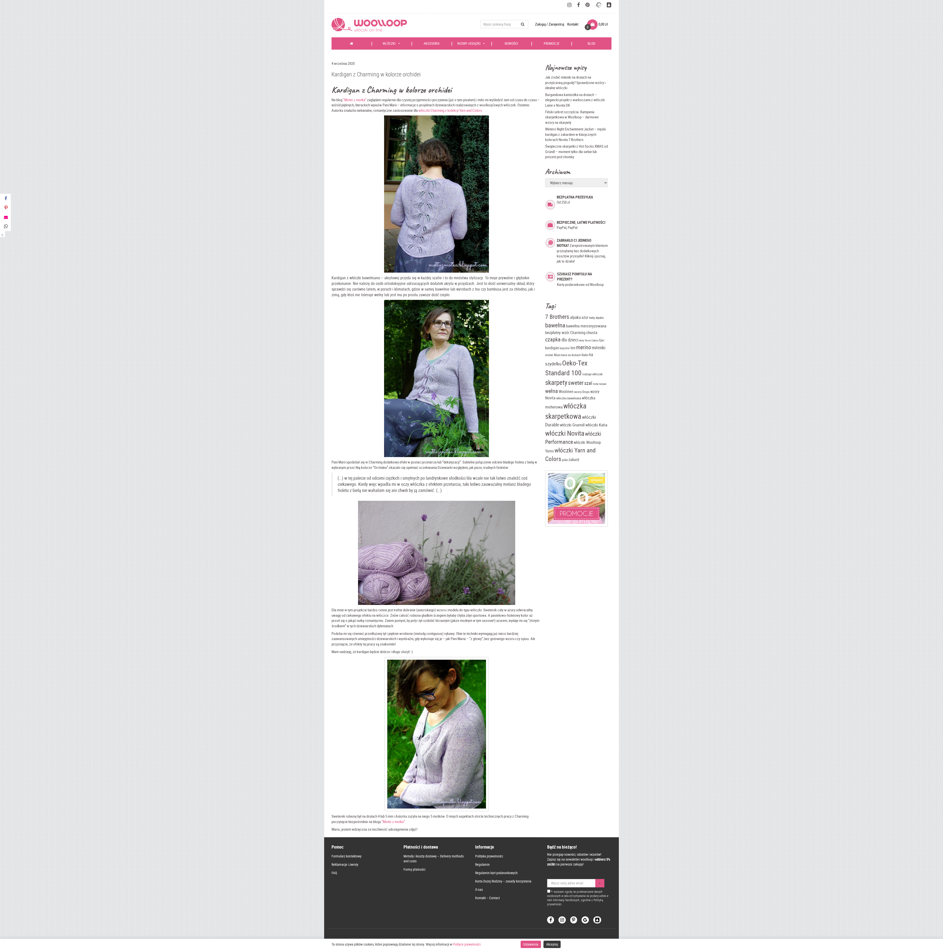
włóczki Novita (564, 433)
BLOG (591, 43)
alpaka (575, 317)
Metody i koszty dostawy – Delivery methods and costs (433, 858)
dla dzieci (569, 339)
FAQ (334, 872)
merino (583, 347)
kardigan (552, 347)
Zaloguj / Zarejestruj (550, 24)
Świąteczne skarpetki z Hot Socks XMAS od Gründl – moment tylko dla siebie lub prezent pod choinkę (576, 151)
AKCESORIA (432, 43)
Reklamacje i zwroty (345, 864)
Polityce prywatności (467, 944)
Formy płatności (414, 869)
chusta (591, 332)
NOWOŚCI (511, 43)
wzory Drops (582, 392)
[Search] (522, 24)
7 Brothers (557, 317)
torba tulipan (599, 384)
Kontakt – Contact (487, 897)
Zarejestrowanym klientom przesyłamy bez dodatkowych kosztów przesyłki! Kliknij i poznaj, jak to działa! (582, 251)
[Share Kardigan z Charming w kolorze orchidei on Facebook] (5, 198)
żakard (574, 459)
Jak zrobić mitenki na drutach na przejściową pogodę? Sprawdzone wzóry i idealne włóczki (575, 82)
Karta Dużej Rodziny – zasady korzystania (503, 881)
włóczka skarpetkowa (565, 411)
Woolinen (566, 391)
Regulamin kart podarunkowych (496, 872)
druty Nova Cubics (588, 340)
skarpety (556, 382)
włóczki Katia (596, 425)
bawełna (555, 325)
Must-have (560, 355)
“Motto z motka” (354, 99)
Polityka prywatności (489, 856)
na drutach (574, 355)
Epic (601, 340)
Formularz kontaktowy (346, 856)
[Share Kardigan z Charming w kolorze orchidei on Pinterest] (5, 207)
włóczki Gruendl (572, 425)
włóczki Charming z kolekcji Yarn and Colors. (450, 110)
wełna (551, 390)
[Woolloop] (371, 25)
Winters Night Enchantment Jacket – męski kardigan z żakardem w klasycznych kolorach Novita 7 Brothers (575, 134)
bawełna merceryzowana (586, 326)
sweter (575, 383)
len (572, 347)
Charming (577, 332)
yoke (565, 460)
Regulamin (482, 864)
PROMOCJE (551, 43)
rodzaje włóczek (592, 374)
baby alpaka (596, 317)
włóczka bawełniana (568, 398)
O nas (479, 889)
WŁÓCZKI (389, 43)
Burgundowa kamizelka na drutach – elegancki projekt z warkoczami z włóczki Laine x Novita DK (575, 100)
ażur (585, 317)
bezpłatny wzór (557, 332)
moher (549, 355)
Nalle (585, 355)
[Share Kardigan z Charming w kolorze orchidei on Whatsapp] (5, 226)
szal (588, 383)
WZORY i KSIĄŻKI (469, 43)
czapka (553, 339)
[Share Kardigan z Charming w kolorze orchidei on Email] (5, 217)
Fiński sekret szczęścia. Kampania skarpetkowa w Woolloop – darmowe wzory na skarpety (572, 117)
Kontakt (572, 24)
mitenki (598, 347)
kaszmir (565, 348)
